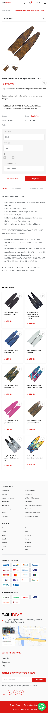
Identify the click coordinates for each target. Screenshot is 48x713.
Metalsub (28, 542)
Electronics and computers (33, 505)
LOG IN (37, 3)
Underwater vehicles (31, 516)
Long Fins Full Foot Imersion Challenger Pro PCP (11, 458)
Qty (4, 154)
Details (4, 188)
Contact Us (6, 662)
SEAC (27, 531)
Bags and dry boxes (8, 498)
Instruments (5, 501)
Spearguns (28, 501)
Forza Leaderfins (10, 163)
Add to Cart (14, 179)
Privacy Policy (15, 705)
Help (3, 666)
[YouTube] (21, 692)
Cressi (3, 528)
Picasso (4, 546)
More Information (17, 188)
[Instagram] (15, 692)
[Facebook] (4, 692)
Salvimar (27, 528)
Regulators (5, 516)
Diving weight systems (32, 498)
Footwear (4, 494)
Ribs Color (7, 132)
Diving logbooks (30, 490)
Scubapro (28, 535)
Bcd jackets (5, 505)
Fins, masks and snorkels (32, 513)
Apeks (3, 535)
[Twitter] (10, 692)
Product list (6, 11)
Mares (27, 539)
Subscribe (38, 680)
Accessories (5, 490)
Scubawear (28, 494)
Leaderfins (35, 116)
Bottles (4, 513)
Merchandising (6, 509)
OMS (26, 550)
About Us (5, 658)
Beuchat (4, 542)
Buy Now (35, 179)
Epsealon (4, 539)
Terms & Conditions (31, 705)
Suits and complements (32, 509)
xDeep (4, 531)
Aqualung (28, 546)
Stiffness (6, 143)
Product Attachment (35, 188)
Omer (3, 550)
